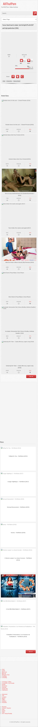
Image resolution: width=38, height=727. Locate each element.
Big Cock (4, 672)
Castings (4, 676)
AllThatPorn (9, 4)
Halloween (5, 690)
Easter (3, 684)
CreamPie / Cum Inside (8, 683)
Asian (3, 670)
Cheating (4, 677)
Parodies (4, 702)
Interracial (4, 694)
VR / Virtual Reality (7, 713)
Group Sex (9, 81)
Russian (4, 706)
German (4, 687)
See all (31, 376)
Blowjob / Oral (5, 675)
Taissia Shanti (16, 81)
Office (3, 699)
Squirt (3, 711)
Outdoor (4, 701)
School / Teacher (6, 708)
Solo (3, 709)
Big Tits (4, 673)
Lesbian (4, 697)
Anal (4, 81)
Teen (3, 712)
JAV (3, 695)
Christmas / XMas (6, 682)
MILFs (3, 698)
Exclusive (4, 686)
